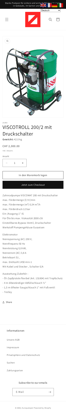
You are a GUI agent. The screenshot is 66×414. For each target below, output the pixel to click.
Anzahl (6, 156)
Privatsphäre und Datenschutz (23, 355)
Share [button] (9, 302)
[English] (43, 5)
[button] (6, 19)
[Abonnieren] (50, 392)
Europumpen (27, 408)
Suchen (11, 362)
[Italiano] (60, 5)
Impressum (13, 347)
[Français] (49, 5)
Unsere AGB (13, 339)
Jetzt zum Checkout (33, 184)
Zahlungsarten (15, 370)
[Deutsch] (55, 5)
